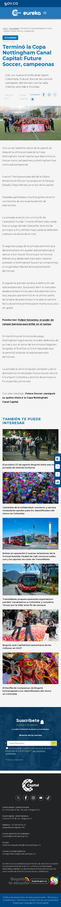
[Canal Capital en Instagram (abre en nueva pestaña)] (33, 800)
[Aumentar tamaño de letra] (57, 474)
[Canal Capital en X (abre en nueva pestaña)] (18, 800)
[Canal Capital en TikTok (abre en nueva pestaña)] (48, 800)
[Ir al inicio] (30, 785)
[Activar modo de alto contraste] (57, 458)
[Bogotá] (19, 881)
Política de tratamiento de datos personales (24, 897)
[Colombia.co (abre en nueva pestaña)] (54, 881)
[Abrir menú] (45, 13)
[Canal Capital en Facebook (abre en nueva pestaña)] (26, 800)
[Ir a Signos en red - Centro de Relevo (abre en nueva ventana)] (57, 482)
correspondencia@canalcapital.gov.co (19, 854)
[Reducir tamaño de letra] (57, 466)
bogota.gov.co (39, 881)
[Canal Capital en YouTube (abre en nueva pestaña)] (41, 800)
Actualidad (10, 37)
